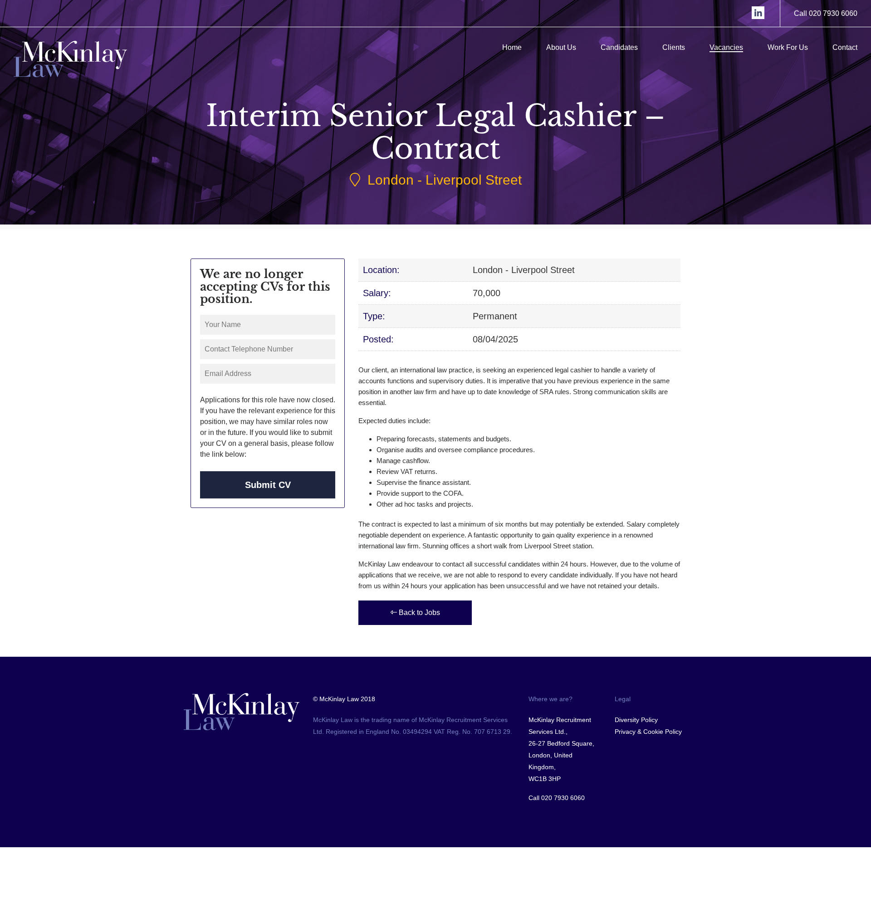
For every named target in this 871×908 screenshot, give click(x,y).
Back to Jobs (418, 612)
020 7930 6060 (563, 797)
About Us (561, 47)
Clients (673, 47)
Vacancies (726, 47)
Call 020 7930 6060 (825, 13)
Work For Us (788, 47)
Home (512, 47)
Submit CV (268, 485)
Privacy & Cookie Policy (648, 731)
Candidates (619, 47)
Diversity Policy (636, 719)
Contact (844, 47)
